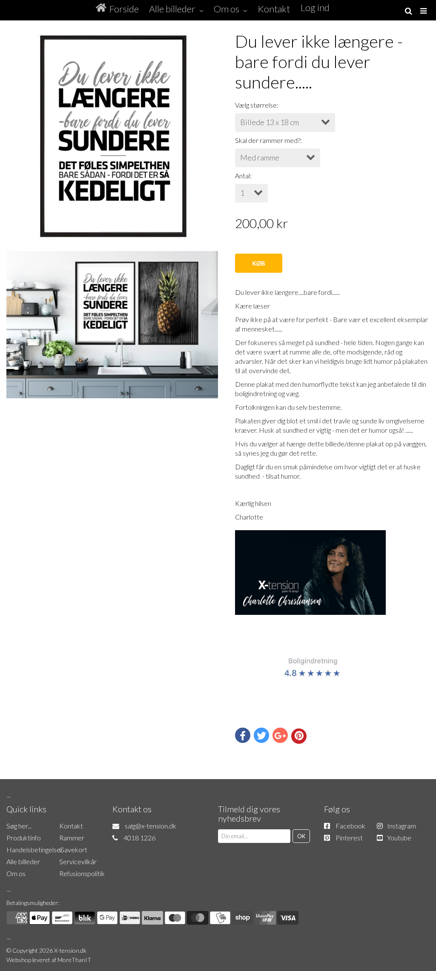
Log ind (315, 7)
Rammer (71, 838)
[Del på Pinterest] (299, 736)
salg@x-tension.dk (150, 826)
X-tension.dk (70, 950)
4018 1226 (139, 838)
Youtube (399, 838)
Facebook (350, 826)
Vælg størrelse (256, 105)
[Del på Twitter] (261, 735)
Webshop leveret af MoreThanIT (48, 959)
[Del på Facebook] (242, 735)
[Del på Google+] (280, 735)
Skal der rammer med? (267, 140)
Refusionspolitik (82, 873)
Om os (16, 873)
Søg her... (19, 826)
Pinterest (349, 838)
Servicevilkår (78, 861)
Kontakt (71, 826)
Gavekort (73, 849)
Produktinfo (23, 838)
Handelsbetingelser (34, 849)
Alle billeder (23, 861)
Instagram (401, 826)
